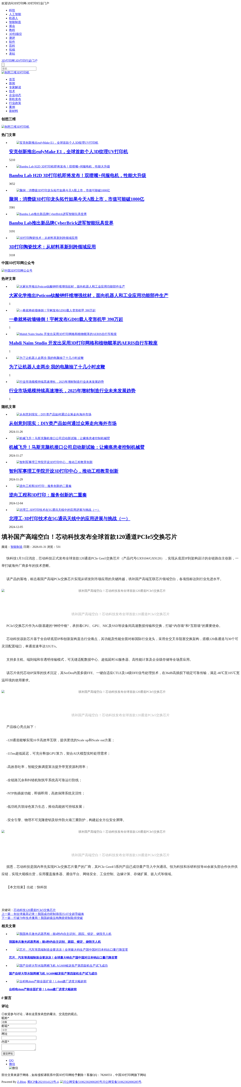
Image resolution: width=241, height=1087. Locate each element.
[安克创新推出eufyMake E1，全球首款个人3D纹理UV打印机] (57, 142)
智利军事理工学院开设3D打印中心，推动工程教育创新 (63, 471)
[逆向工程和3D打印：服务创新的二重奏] (44, 486)
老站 (12, 53)
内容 (5, 1041)
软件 (12, 41)
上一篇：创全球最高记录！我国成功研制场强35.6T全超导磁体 (43, 914)
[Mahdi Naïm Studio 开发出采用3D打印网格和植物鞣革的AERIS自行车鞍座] (67, 334)
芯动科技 (20, 910)
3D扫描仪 (15, 33)
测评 (12, 37)
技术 (12, 91)
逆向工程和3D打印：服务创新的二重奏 (48, 494)
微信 (12, 1064)
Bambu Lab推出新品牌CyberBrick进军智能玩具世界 (61, 222)
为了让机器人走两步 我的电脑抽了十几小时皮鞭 (57, 366)
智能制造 (15, 22)
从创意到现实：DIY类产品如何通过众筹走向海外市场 (63, 423)
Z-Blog (21, 1081)
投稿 (12, 49)
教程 (12, 30)
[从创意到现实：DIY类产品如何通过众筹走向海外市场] (54, 414)
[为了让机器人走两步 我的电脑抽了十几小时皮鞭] (50, 357)
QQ (11, 1060)
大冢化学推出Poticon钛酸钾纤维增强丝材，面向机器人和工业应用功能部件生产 (88, 295)
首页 (12, 79)
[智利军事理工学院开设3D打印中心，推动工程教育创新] (55, 462)
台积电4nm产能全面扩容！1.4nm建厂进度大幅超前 (43, 989)
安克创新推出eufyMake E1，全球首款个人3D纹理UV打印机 (68, 151)
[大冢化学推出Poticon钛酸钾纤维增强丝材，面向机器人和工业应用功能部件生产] (71, 286)
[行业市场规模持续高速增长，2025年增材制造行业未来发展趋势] (60, 381)
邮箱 (5, 1025)
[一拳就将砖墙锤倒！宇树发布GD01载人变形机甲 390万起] (56, 310)
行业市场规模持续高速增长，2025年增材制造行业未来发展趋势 (72, 390)
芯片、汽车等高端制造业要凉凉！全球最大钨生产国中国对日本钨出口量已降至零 (63, 957)
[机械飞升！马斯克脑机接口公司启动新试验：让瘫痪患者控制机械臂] (63, 438)
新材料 (13, 110)
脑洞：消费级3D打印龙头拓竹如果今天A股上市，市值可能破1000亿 (76, 199)
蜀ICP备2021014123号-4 (43, 1081)
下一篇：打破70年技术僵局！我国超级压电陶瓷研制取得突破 (42, 917)
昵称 (5, 1018)
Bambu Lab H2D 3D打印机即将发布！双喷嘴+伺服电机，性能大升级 (77, 175)
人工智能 (15, 14)
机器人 (13, 18)
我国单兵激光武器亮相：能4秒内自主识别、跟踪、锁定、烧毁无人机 (55, 941)
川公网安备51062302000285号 (121, 1081)
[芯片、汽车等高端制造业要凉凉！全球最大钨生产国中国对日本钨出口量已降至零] (72, 949)
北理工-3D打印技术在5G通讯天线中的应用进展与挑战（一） (69, 518)
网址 (5, 1033)
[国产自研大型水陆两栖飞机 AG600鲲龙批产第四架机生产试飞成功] (62, 965)
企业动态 (15, 95)
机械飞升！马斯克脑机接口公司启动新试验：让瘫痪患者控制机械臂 (77, 447)
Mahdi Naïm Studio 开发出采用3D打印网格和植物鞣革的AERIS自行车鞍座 (83, 342)
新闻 (12, 83)
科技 (12, 10)
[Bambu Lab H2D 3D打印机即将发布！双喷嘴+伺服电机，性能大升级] (63, 166)
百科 (12, 45)
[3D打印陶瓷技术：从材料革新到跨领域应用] (47, 237)
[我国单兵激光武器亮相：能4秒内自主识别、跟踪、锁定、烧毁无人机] (64, 933)
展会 (12, 26)
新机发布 (15, 99)
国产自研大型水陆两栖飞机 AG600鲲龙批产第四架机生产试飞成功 (53, 973)
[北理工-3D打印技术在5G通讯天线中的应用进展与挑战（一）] (58, 509)
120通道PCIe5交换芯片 (41, 910)
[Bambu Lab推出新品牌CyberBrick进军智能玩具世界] (52, 214)
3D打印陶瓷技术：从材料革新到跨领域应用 (52, 246)
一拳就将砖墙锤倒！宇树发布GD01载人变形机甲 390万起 (66, 319)
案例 (12, 107)
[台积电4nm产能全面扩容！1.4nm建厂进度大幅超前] (52, 981)
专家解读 (15, 87)
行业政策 (15, 103)
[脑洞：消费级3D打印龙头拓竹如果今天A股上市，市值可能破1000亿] (63, 190)
